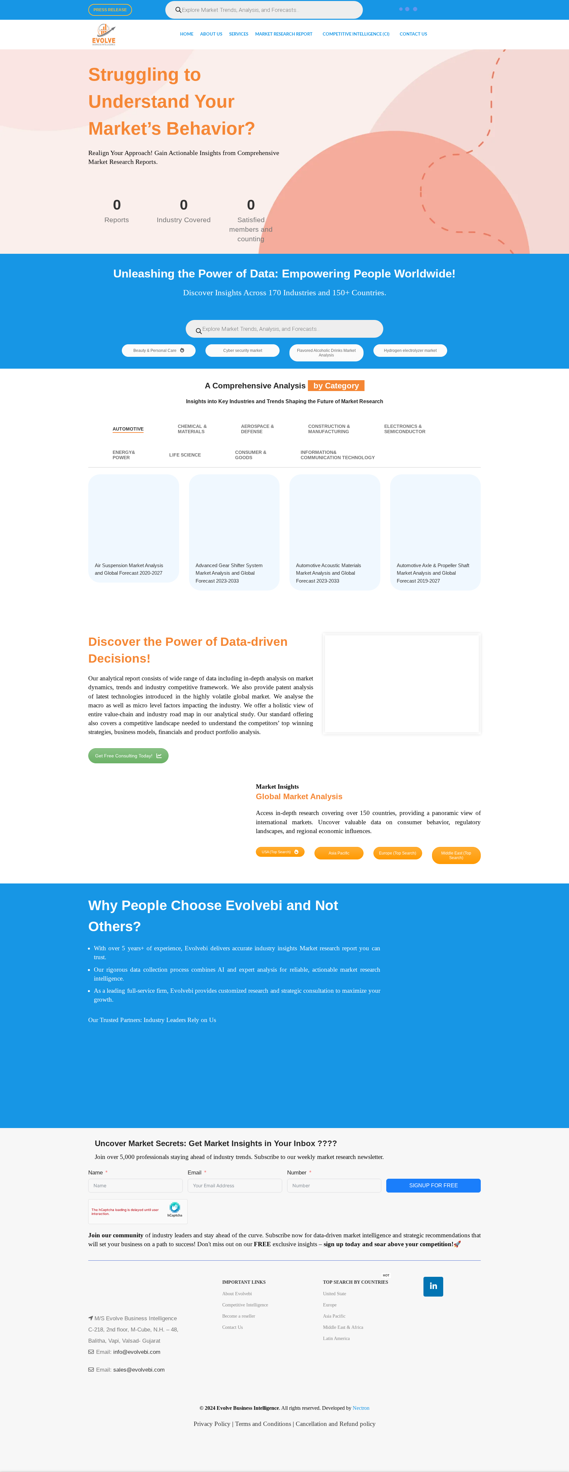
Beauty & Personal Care (155, 350)
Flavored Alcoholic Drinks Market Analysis (326, 352)
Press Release (110, 10)
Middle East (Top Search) (456, 855)
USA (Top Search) (277, 852)
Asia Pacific (339, 853)
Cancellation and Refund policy (336, 1423)
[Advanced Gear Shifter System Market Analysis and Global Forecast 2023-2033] (234, 520)
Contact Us (232, 1327)
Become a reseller (238, 1316)
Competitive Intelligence (245, 1304)
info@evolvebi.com (136, 1352)
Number (297, 1173)
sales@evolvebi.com (139, 1370)
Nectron (361, 1408)
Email (195, 1173)
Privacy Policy (212, 1423)
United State (334, 1293)
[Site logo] (104, 34)
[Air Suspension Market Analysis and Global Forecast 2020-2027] (134, 520)
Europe (330, 1304)
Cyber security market (242, 350)
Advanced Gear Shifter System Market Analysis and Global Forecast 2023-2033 (229, 573)
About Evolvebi (237, 1293)
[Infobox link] (435, 913)
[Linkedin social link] (433, 1287)
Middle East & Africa (343, 1327)
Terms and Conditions (263, 1423)
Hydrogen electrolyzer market (410, 350)
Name (95, 1173)
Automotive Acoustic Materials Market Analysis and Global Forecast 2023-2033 (328, 573)
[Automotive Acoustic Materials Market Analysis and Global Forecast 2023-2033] (335, 520)
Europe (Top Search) (397, 853)
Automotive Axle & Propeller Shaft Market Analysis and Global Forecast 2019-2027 (433, 573)
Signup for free (433, 1185)
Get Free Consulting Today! (123, 755)
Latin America (336, 1338)
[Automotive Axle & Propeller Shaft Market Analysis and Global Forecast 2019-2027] (435, 520)
